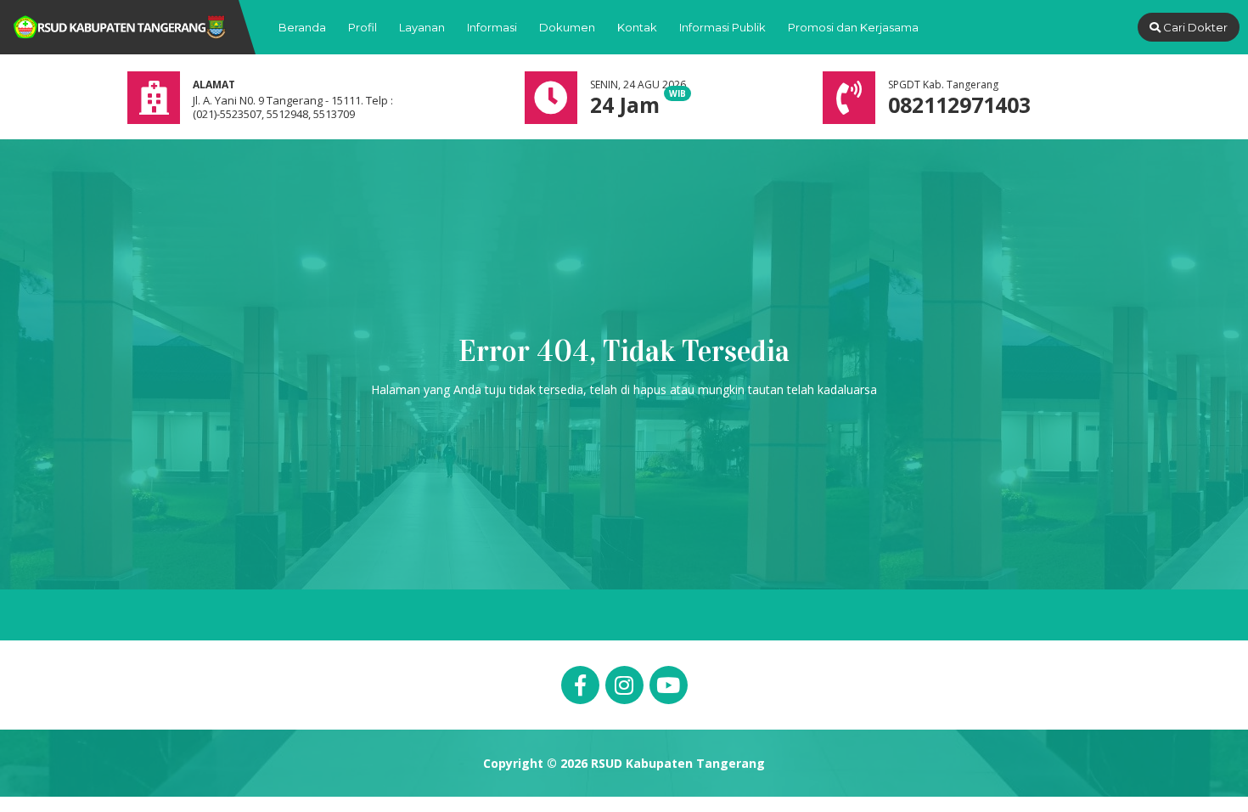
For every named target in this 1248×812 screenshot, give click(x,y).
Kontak (637, 27)
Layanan (422, 27)
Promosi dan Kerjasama (853, 27)
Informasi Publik (722, 27)
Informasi (492, 27)
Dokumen (567, 27)
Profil (362, 27)
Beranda (302, 27)
